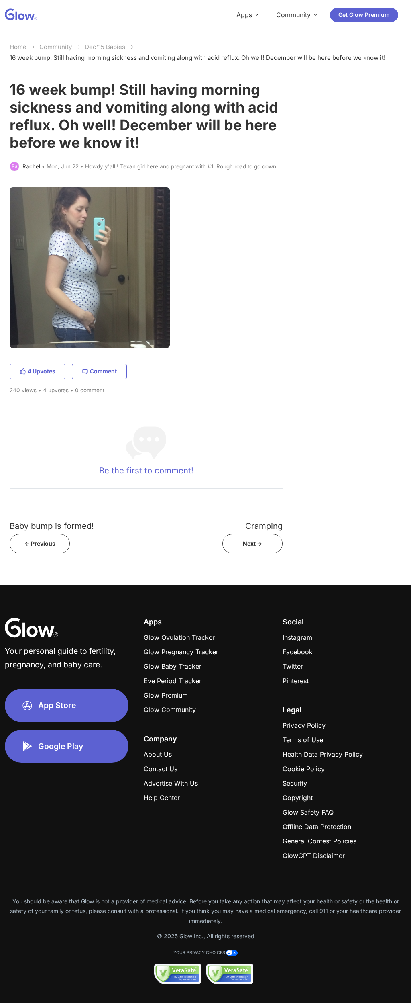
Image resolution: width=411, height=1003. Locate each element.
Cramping (264, 526)
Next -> (252, 543)
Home (18, 47)
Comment (103, 371)
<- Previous (39, 543)
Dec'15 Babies (105, 47)
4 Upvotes (41, 371)
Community (55, 47)
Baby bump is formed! (52, 526)
